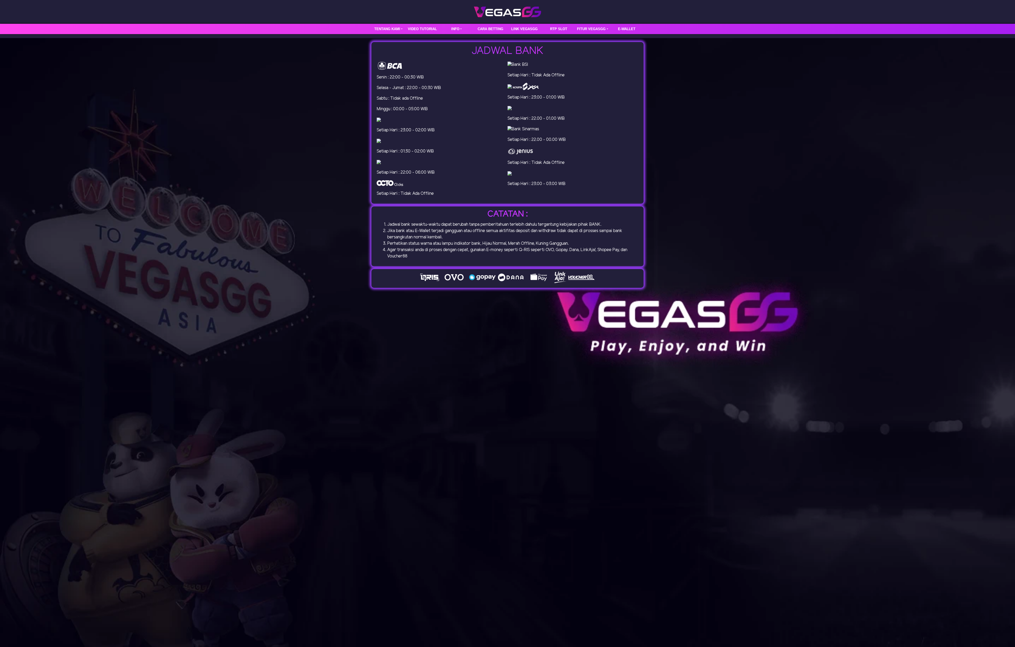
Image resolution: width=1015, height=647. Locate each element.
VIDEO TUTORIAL (422, 29)
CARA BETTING (490, 29)
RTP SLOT (558, 29)
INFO (455, 29)
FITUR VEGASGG (591, 29)
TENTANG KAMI (387, 29)
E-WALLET (626, 29)
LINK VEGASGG (524, 29)
